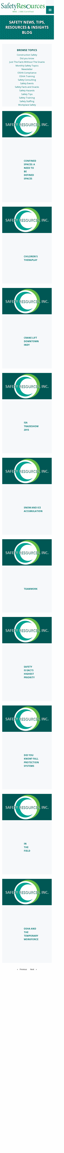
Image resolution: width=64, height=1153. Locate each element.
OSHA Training (27, 76)
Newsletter (27, 69)
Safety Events (27, 83)
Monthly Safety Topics (27, 65)
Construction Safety (27, 54)
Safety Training (27, 97)
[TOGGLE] (50, 10)
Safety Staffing (27, 101)
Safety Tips (27, 94)
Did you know (27, 58)
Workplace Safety (27, 104)
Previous (23, 969)
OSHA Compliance (27, 72)
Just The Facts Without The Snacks (27, 61)
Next (34, 969)
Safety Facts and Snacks (27, 86)
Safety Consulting (27, 79)
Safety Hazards (27, 90)
